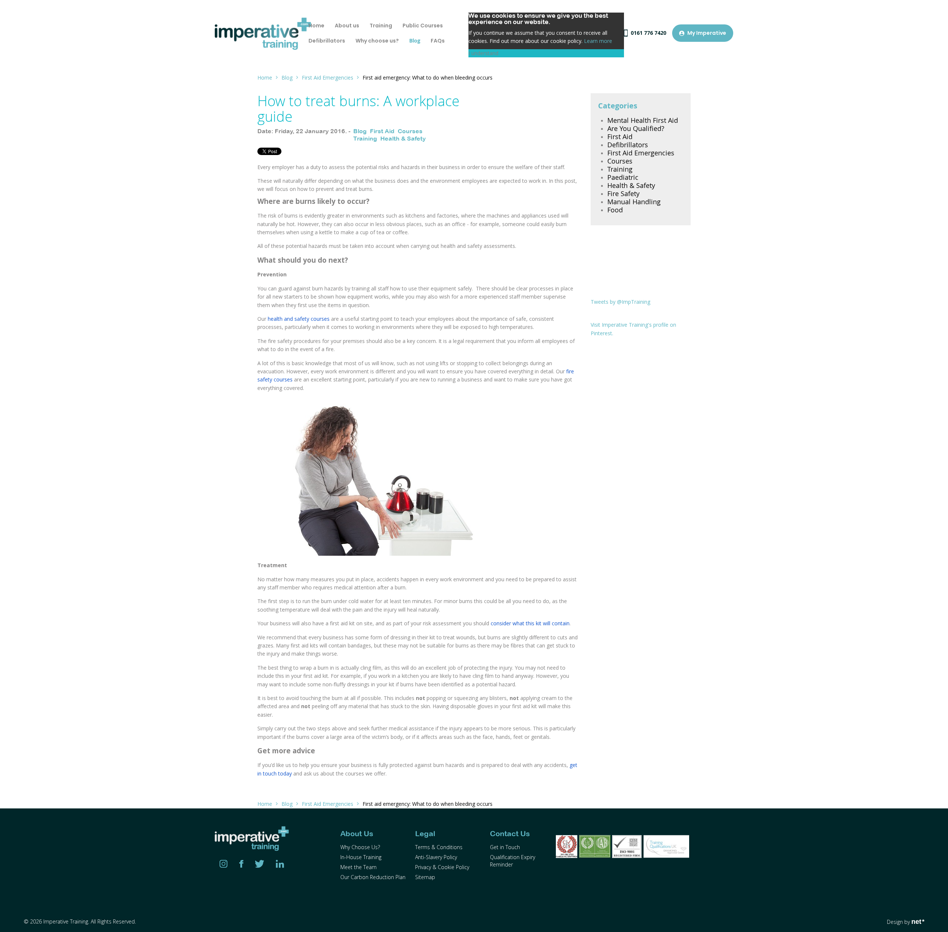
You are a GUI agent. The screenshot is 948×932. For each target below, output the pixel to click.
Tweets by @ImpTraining (620, 301)
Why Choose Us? (360, 847)
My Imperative (706, 33)
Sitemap (425, 877)
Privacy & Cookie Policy (442, 867)
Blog (287, 77)
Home (264, 77)
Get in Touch (505, 847)
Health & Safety (403, 138)
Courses (410, 131)
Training (365, 138)
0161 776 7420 (648, 32)
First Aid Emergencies (327, 77)
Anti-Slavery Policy (436, 857)
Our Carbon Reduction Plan (372, 877)
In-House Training (360, 857)
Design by (905, 921)
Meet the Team (358, 867)
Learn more (598, 40)
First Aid (382, 131)
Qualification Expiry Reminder (512, 861)
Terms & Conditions (439, 847)
